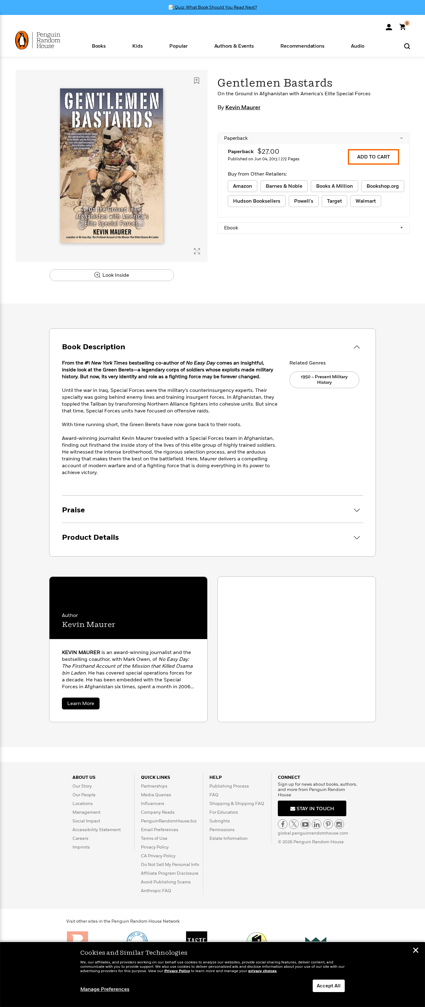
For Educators (223, 812)
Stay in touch (314, 808)
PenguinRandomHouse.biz (169, 821)
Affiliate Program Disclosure (169, 873)
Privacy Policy (155, 847)
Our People (84, 795)
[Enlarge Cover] (197, 251)
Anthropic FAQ (156, 891)
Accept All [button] (329, 985)
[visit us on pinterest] (328, 824)
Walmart (366, 201)
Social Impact (86, 821)
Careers (80, 838)
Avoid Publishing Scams (166, 882)
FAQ (213, 795)
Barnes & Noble (284, 186)
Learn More (83, 704)
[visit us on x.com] (294, 824)
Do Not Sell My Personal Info (170, 865)
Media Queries (156, 795)
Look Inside (115, 275)
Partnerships (154, 786)
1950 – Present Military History (324, 379)
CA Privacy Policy (158, 856)
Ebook (313, 227)
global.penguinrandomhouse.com (313, 833)
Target (334, 201)
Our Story (82, 786)
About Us (84, 777)
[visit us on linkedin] (316, 824)
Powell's (303, 201)
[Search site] (407, 45)
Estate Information (228, 838)
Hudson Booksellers (256, 201)
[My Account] (389, 25)
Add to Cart (373, 156)
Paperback (313, 138)
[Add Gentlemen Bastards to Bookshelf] (196, 80)
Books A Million (334, 186)
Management (86, 812)
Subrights (219, 821)
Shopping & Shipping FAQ (236, 804)
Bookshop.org (383, 186)
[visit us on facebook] (282, 824)
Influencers (152, 804)
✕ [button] (415, 951)
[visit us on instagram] (339, 824)
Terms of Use (154, 838)
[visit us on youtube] (305, 824)
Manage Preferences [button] (104, 989)
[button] (98, 45)
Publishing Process (229, 786)
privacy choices (262, 971)
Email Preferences (159, 830)
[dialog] (212, 974)
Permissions (222, 830)
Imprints (81, 847)
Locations (82, 804)
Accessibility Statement (96, 830)
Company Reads (158, 812)
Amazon (242, 186)
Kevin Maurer (242, 107)
